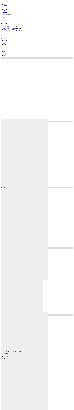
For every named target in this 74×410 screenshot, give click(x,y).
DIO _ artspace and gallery (9, 28)
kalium (4, 20)
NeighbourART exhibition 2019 (10, 30)
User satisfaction (7, 32)
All (4, 51)
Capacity (3, 248)
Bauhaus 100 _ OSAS (8, 29)
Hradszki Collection (8, 26)
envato (2, 20)
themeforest (11, 20)
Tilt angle (3, 187)
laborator (7, 20)
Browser (5, 52)
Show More (11, 351)
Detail (2, 58)
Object (5, 55)
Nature (5, 54)
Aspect (2, 121)
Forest (2, 315)
